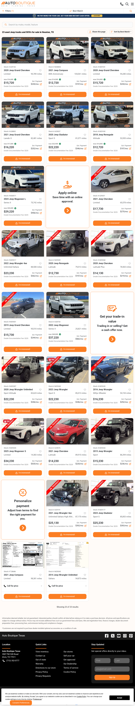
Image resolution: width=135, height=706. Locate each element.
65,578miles (125, 202)
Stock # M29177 (99, 510)
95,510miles (36, 329)
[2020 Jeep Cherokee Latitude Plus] (112, 243)
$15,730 (9, 334)
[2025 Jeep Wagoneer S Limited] (23, 431)
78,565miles (125, 267)
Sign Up (112, 677)
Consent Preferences (20, 703)
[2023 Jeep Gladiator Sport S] (112, 493)
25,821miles (80, 329)
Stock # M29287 (10, 386)
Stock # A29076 (54, 448)
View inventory (42, 651)
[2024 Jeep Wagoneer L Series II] (23, 179)
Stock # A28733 (54, 322)
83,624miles (36, 393)
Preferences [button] (37, 699)
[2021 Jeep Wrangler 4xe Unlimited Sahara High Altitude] (67, 493)
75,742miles (36, 202)
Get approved (69, 660)
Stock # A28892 (10, 131)
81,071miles (80, 138)
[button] (121, 4)
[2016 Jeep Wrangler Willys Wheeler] (112, 369)
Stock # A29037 (54, 131)
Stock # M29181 (99, 67)
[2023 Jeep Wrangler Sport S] (67, 369)
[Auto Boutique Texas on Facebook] (106, 635)
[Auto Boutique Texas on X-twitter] (112, 635)
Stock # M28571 (10, 196)
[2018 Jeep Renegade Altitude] (112, 115)
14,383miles (36, 455)
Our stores (68, 651)
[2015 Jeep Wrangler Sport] (112, 431)
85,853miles (125, 516)
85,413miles (80, 393)
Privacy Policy (42, 672)
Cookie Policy (70, 672)
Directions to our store (46, 668)
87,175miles (80, 516)
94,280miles (125, 74)
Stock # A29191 (54, 510)
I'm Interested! (24, 94)
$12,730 (54, 273)
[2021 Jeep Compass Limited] (23, 555)
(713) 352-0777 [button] (12, 660)
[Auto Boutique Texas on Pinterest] (130, 635)
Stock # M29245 (99, 386)
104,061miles (80, 74)
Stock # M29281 (55, 260)
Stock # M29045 (55, 571)
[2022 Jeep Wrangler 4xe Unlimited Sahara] (23, 243)
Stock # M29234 (99, 448)
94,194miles (125, 393)
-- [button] (41, 586)
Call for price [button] (12, 586)
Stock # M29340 (55, 386)
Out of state (41, 660)
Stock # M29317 (10, 260)
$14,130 (98, 273)
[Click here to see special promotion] (67, 15)
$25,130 (54, 522)
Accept (119, 698)
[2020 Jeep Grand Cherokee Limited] (23, 50)
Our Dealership (70, 664)
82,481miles (36, 138)
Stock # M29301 (10, 322)
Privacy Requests (43, 676)
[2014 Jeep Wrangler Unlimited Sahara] (67, 555)
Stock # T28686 (10, 571)
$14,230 (54, 461)
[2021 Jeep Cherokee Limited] (112, 179)
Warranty (39, 664)
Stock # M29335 (10, 448)
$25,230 (98, 522)
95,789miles (36, 74)
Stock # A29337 (99, 196)
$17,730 (98, 208)
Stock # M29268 (99, 260)
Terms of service (71, 668)
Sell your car (69, 656)
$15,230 (98, 461)
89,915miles (80, 455)
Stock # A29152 (10, 67)
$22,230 (9, 399)
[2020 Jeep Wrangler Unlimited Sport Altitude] (23, 369)
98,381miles (36, 578)
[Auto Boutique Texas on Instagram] (124, 635)
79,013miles (80, 267)
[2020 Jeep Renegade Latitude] (67, 243)
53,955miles (125, 138)
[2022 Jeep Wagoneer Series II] (67, 305)
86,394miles (125, 455)
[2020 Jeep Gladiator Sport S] (67, 115)
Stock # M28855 (55, 67)
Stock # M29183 (99, 131)
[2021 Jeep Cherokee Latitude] (67, 431)
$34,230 (9, 461)
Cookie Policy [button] (81, 696)
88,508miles (36, 267)
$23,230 (9, 273)
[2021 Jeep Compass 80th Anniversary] (67, 50)
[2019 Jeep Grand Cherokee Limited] (23, 305)
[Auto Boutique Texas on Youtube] (118, 635)
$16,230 (98, 399)
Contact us (40, 656)
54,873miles (80, 578)
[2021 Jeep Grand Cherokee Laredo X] (23, 115)
